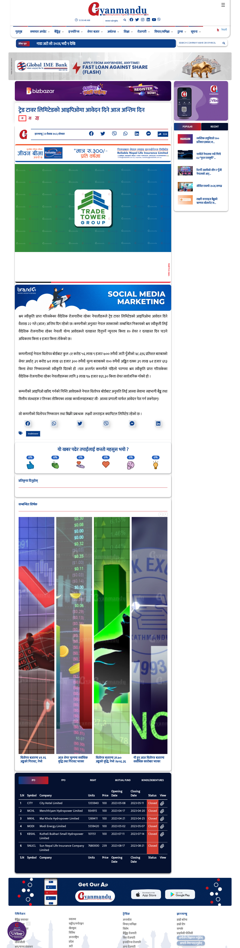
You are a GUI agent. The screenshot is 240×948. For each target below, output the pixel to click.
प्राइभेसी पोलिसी (185, 933)
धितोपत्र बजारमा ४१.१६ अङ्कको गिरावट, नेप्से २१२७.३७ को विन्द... (33, 761)
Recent (215, 127)
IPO (33, 780)
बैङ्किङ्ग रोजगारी (129, 933)
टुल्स (180, 31)
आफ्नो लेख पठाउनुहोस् (191, 943)
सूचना (194, 31)
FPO (63, 780)
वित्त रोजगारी (129, 937)
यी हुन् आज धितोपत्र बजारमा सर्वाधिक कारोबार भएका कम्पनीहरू (149, 761)
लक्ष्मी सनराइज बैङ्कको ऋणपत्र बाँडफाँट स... (207, 201)
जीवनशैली (20, 942)
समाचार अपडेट (38, 31)
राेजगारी (141, 31)
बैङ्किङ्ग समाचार (21, 919)
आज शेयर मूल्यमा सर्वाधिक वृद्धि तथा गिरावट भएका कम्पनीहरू (73, 761)
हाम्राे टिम (181, 924)
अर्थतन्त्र (111, 31)
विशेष (125, 928)
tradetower (33, 434)
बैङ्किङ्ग (57, 31)
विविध (72, 932)
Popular (187, 127)
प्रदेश (71, 941)
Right (93, 780)
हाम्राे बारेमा (182, 919)
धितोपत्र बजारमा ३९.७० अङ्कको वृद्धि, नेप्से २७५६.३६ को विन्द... (111, 761)
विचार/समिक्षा (162, 31)
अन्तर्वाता (127, 919)
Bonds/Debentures (153, 780)
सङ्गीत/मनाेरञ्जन (76, 923)
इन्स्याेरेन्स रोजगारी (132, 942)
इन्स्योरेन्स (73, 31)
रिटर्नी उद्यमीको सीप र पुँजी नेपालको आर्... (209, 172)
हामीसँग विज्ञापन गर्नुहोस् (191, 937)
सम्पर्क (180, 928)
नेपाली (224, 30)
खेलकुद (72, 928)
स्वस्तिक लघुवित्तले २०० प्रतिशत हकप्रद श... (207, 140)
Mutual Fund (122, 780)
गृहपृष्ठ (18, 31)
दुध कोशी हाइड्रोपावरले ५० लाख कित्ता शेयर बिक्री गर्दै (70, 44)
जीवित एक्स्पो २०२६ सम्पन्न (209, 186)
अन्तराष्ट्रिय (74, 937)
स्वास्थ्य (72, 919)
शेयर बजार (93, 31)
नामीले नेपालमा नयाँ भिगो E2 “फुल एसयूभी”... (208, 156)
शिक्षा (126, 31)
